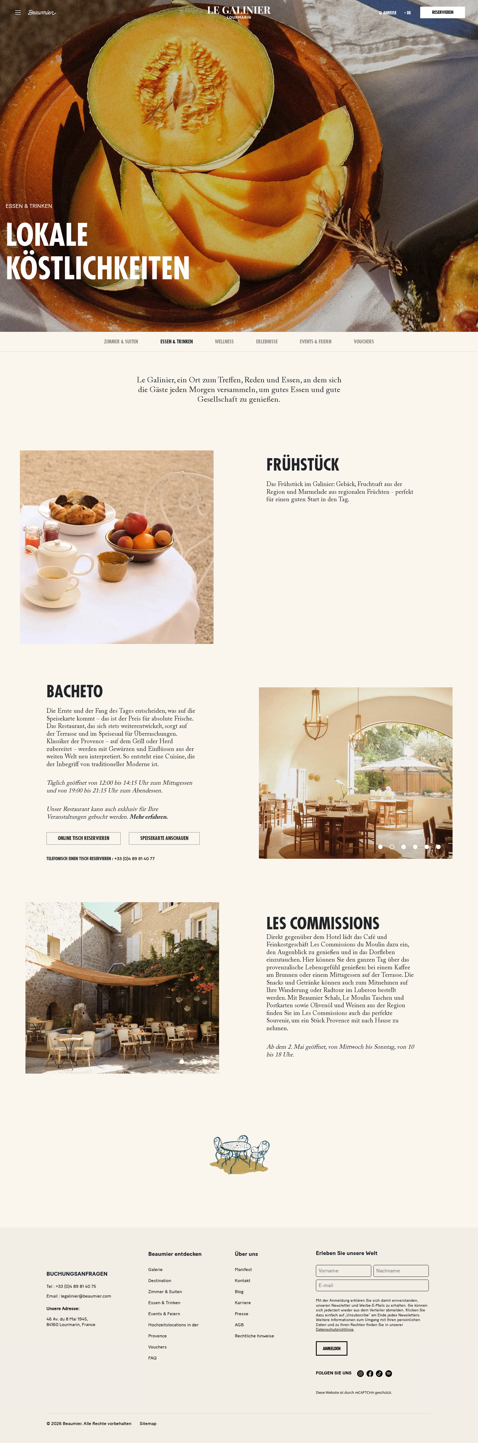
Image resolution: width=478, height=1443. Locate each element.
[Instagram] (360, 1373)
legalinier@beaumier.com (86, 1296)
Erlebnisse (267, 341)
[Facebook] (370, 1373)
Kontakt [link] (242, 1280)
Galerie (155, 1269)
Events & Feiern (315, 341)
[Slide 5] (427, 847)
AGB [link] (239, 1324)
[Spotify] (388, 1373)
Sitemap (148, 1423)
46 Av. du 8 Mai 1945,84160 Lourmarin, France (70, 1321)
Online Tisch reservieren (83, 838)
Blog (239, 1291)
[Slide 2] (392, 847)
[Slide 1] (380, 847)
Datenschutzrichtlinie (335, 1329)
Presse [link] (241, 1313)
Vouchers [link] (157, 1347)
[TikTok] (379, 1373)
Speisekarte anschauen (164, 838)
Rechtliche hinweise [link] (254, 1335)
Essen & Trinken (176, 341)
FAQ (152, 1358)
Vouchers (364, 341)
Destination (159, 1280)
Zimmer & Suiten (121, 341)
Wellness (224, 341)
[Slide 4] (415, 847)
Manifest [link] (243, 1269)
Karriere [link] (243, 1302)
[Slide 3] (404, 847)
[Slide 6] (438, 847)
